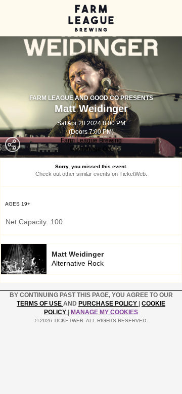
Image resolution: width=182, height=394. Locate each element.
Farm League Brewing (91, 140)
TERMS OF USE (40, 303)
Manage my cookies (104, 312)
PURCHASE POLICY (108, 303)
